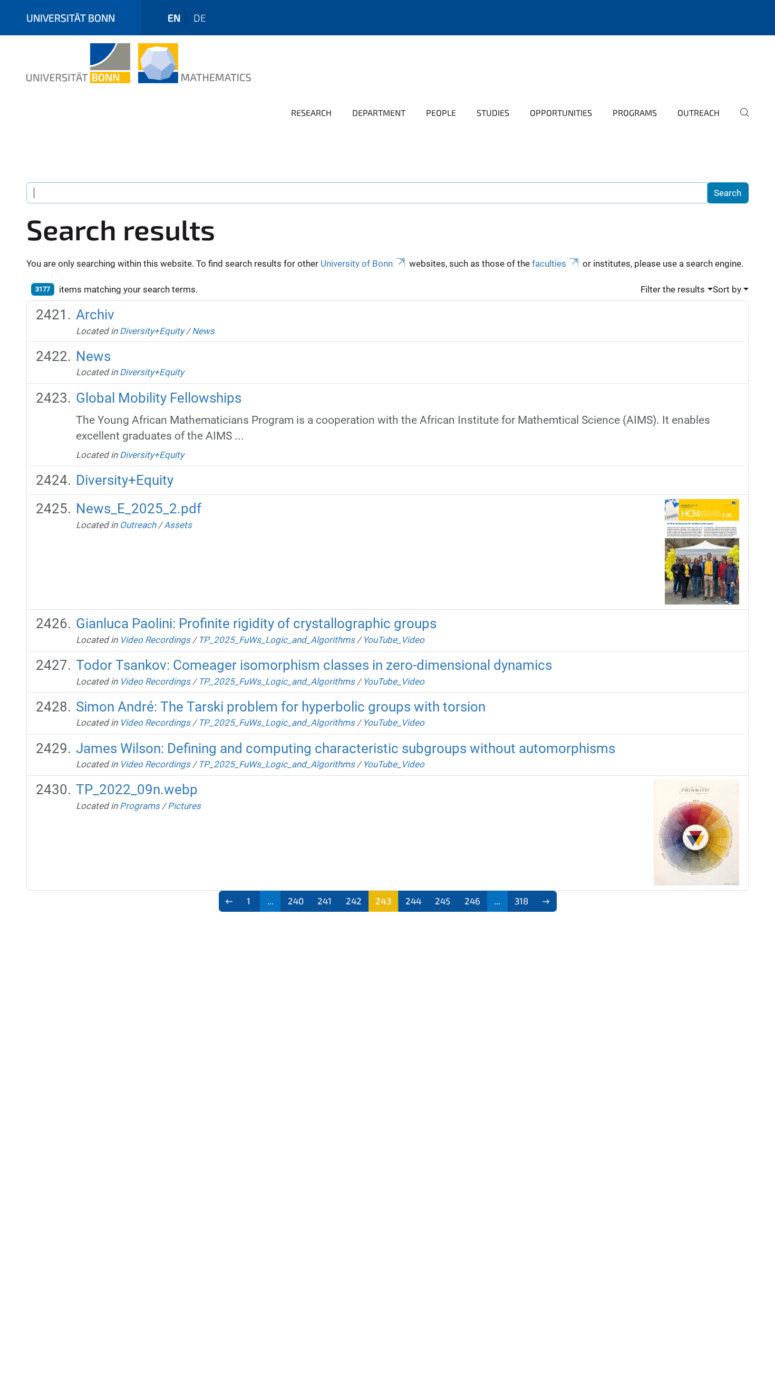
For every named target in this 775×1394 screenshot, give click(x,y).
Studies (493, 113)
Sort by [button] (727, 289)
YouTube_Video (393, 640)
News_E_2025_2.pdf (138, 508)
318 (521, 900)
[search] (740, 119)
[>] (546, 901)
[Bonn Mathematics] (138, 63)
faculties (549, 263)
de (199, 18)
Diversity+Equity (152, 331)
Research (311, 113)
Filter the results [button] (673, 289)
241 (324, 900)
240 (296, 900)
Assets (178, 525)
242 (354, 900)
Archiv (95, 315)
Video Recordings (155, 640)
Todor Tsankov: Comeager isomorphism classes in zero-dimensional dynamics (314, 665)
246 (472, 900)
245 (442, 900)
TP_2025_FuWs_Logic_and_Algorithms (276, 640)
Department (378, 113)
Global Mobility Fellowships (158, 398)
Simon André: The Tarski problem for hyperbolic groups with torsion (281, 707)
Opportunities (561, 113)
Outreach (698, 113)
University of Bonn (357, 263)
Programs (635, 113)
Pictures (184, 806)
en (174, 18)
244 (413, 900)
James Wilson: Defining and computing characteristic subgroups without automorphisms (345, 748)
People (441, 113)
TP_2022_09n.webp (137, 789)
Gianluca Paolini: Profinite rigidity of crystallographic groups (256, 623)
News (203, 331)
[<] (229, 901)
